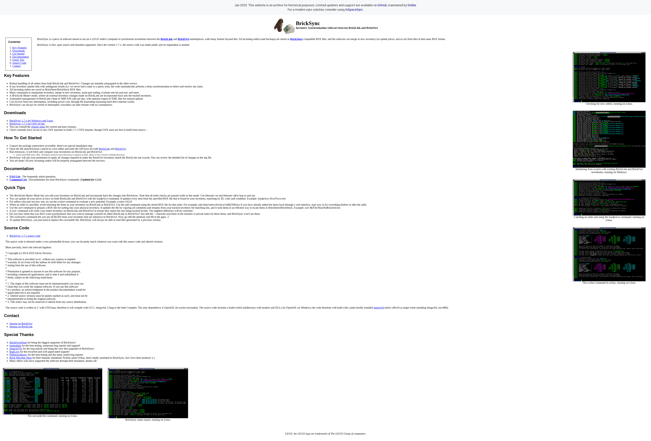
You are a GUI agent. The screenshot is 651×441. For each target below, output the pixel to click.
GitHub (382, 5)
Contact (16, 66)
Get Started (18, 53)
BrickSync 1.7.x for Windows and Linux (31, 120)
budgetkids (15, 345)
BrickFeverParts (18, 342)
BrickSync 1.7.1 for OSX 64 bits (27, 123)
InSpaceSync (354, 9)
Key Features (19, 47)
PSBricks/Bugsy (18, 354)
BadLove (14, 351)
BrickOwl (120, 148)
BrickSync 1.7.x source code (24, 235)
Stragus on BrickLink (21, 326)
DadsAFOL (15, 348)
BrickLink (104, 148)
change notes (38, 126)
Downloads (18, 50)
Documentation (20, 56)
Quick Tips (18, 59)
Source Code (19, 62)
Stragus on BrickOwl (20, 323)
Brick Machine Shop (20, 357)
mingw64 (379, 307)
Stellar (411, 5)
